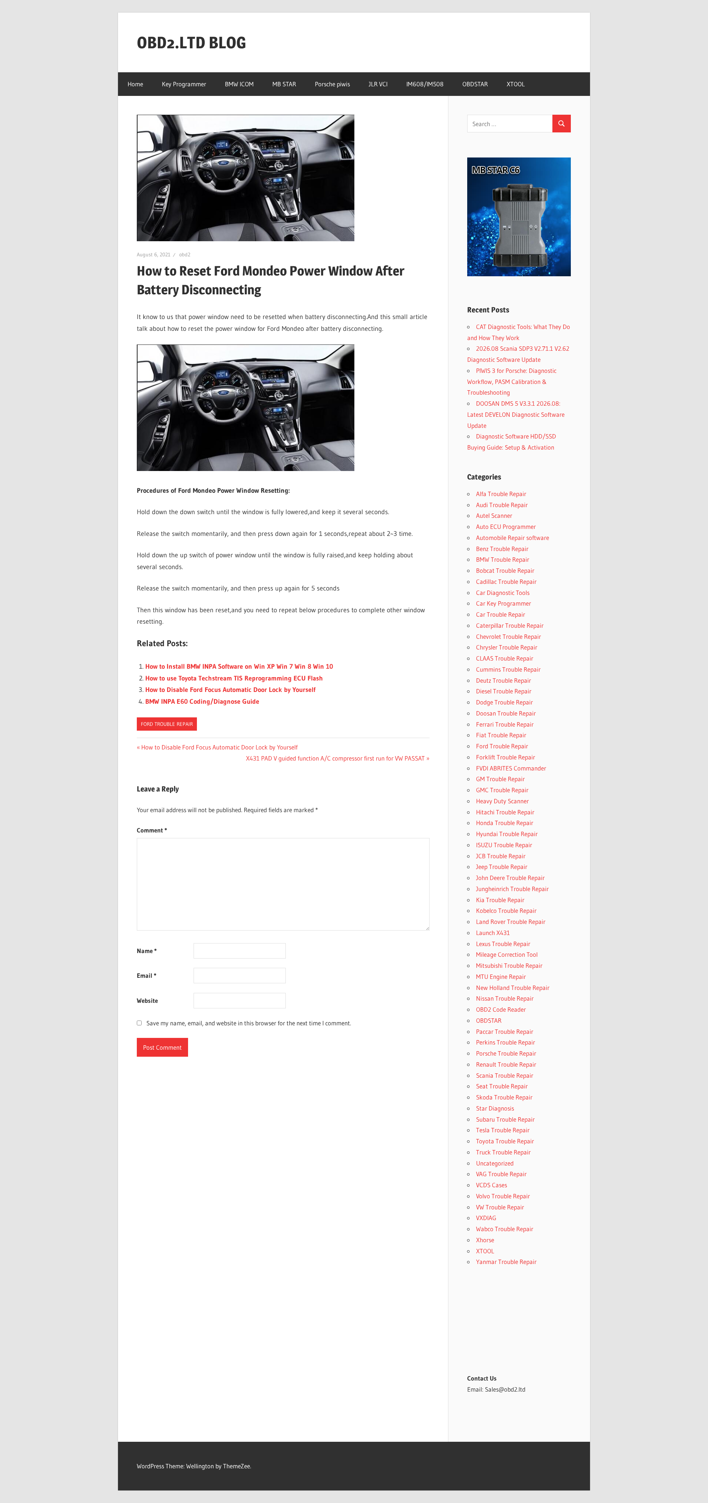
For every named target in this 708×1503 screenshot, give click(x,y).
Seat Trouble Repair (502, 1086)
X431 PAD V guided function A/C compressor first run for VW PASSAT (335, 758)
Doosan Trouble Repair (506, 713)
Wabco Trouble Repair (504, 1229)
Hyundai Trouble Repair (507, 834)
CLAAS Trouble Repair (504, 658)
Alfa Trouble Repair (501, 494)
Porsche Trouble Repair (506, 1053)
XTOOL (516, 84)
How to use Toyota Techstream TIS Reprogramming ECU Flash (234, 678)
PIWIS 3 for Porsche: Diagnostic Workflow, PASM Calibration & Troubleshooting (511, 381)
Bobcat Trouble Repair (505, 570)
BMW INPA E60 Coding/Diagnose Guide (202, 701)
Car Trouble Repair (500, 614)
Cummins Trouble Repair (508, 669)
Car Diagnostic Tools (503, 592)
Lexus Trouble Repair (503, 944)
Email (146, 975)
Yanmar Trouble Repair (506, 1261)
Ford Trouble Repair (167, 724)
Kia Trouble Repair (500, 900)
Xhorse (485, 1240)
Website (147, 1000)
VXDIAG (486, 1218)
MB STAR (284, 84)
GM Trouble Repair (500, 779)
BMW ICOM (239, 84)
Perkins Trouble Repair (505, 1042)
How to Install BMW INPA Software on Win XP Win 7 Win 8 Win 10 (239, 666)
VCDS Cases (491, 1185)
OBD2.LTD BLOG (191, 42)
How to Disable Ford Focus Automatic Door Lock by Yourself (230, 690)
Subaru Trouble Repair (505, 1119)
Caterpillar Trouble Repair (510, 625)
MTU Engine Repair (501, 976)
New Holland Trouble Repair (512, 987)
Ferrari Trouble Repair (505, 724)
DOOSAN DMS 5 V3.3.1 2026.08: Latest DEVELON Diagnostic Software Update (516, 414)
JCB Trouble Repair (500, 856)
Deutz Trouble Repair (503, 680)
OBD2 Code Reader (501, 1009)
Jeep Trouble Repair (501, 866)
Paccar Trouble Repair (504, 1031)
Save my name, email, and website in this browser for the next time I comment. (248, 1023)
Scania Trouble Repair (504, 1075)
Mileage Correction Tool (507, 954)
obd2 (184, 254)
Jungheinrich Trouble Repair (512, 889)
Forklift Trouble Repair (505, 757)
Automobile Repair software (512, 537)
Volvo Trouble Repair (503, 1196)
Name (147, 951)
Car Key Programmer (503, 603)
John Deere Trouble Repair (510, 878)
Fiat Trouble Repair (501, 735)
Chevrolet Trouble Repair (508, 636)
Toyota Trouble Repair (505, 1141)
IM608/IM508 (425, 84)
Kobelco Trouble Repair (506, 910)
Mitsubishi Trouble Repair (509, 965)
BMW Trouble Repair (502, 559)
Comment (152, 830)
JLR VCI (378, 84)
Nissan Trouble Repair (505, 998)
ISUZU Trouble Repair (504, 845)
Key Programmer (184, 84)
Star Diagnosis (495, 1108)
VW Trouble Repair (500, 1207)
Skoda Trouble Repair (504, 1097)
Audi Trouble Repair (502, 505)
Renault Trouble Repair (506, 1064)
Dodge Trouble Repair (504, 702)
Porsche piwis (332, 84)
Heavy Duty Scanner (502, 801)
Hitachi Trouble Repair (505, 812)
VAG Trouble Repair (501, 1174)
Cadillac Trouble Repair (506, 581)
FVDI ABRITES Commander (511, 768)
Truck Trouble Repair (503, 1152)
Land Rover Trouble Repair (510, 921)
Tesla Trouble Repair (503, 1130)
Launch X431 (493, 932)
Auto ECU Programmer (506, 526)
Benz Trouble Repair (502, 549)
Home (135, 84)
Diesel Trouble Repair (503, 691)
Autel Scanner (494, 515)
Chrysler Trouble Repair (506, 647)
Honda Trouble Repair (504, 823)
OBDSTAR (475, 84)
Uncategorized (495, 1163)
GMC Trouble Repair (502, 790)
